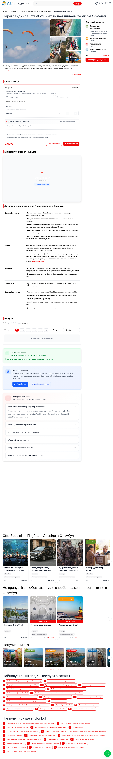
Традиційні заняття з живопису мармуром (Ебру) (22, 685)
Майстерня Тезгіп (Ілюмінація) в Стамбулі (53, 709)
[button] (26, 41)
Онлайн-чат (22, 384)
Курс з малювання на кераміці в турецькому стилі (60, 685)
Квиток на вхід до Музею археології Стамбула (21, 751)
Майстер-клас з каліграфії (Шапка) (84, 709)
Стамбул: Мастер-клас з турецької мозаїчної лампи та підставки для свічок (58, 693)
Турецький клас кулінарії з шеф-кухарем (19, 709)
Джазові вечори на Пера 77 (15, 743)
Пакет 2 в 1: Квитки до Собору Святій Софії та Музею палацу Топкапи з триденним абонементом (76, 731)
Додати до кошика (54, 143)
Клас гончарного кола (59, 701)
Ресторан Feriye (78, 727)
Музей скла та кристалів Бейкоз (76, 743)
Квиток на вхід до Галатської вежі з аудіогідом (75, 723)
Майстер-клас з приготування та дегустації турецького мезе (26, 701)
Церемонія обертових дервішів (58, 739)
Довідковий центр (41, 384)
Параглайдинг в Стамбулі (64, 705)
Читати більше (8, 71)
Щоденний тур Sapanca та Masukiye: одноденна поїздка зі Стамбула (83, 735)
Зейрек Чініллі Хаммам (14, 735)
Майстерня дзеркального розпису (93, 685)
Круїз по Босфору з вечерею (42, 747)
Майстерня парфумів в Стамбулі (17, 693)
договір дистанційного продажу (47, 135)
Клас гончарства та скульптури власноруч (61, 681)
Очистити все (75, 87)
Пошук (77, 4)
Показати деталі (75, 74)
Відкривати (22, 4)
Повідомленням (21, 137)
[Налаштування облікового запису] (110, 3)
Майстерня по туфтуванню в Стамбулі (90, 697)
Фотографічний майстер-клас (88, 705)
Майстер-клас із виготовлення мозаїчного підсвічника (68, 689)
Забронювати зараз (71, 143)
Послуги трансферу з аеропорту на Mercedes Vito (22, 731)
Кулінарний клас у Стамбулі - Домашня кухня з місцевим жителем (27, 705)
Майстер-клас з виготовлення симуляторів (57, 697)
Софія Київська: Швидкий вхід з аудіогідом (42, 735)
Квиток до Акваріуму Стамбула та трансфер (45, 743)
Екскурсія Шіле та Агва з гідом (84, 739)
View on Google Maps (43, 184)
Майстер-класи (38, 261)
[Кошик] (106, 3)
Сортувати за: (57, 330)
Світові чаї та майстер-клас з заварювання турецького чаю (25, 689)
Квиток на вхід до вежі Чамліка (16, 747)
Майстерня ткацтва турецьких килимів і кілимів (21, 697)
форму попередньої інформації (28, 135)
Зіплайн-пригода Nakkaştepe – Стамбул (71, 747)
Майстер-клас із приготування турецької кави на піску (24, 681)
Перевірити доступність (97, 60)
